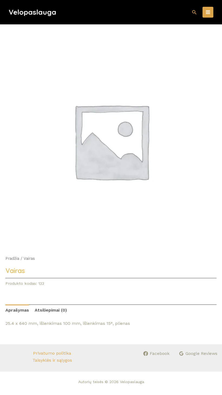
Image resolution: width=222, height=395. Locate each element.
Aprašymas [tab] (17, 310)
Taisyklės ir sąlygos (52, 360)
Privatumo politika (52, 353)
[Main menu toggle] (208, 12)
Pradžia (12, 258)
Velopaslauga (32, 12)
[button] (194, 12)
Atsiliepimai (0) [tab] (51, 310)
